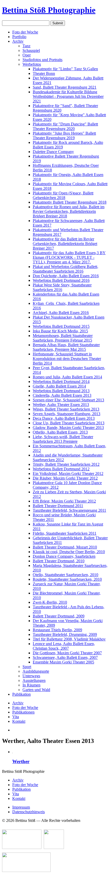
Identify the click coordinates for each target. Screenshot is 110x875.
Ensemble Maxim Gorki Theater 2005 (63, 662)
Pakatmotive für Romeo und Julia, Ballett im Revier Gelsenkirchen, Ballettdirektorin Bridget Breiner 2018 (68, 211)
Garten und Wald (36, 689)
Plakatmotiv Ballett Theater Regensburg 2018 (69, 202)
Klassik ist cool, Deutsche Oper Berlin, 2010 (69, 552)
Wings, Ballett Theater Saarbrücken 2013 (66, 409)
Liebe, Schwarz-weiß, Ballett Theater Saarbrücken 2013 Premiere (63, 439)
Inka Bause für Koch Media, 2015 (60, 331)
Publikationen (23, 712)
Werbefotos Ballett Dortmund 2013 (61, 391)
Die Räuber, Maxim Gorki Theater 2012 (65, 478)
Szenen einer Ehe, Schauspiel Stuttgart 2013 (68, 400)
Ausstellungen (34, 680)
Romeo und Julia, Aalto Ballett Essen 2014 (67, 377)
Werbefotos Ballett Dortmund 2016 (61, 280)
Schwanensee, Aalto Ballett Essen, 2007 (65, 657)
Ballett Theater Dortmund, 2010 (58, 561)
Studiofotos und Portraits (42, 59)
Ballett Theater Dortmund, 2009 (58, 616)
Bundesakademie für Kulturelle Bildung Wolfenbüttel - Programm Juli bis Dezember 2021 (68, 96)
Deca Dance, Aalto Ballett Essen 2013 (64, 418)
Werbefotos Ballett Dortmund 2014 (61, 381)
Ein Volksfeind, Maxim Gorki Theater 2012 (68, 473)
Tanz (26, 46)
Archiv (18, 41)
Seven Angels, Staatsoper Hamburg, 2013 (66, 414)
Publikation (21, 694)
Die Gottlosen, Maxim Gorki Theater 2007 (67, 653)
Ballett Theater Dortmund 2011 (58, 506)
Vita (15, 717)
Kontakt (18, 721)
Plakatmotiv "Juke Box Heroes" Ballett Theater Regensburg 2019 (64, 135)
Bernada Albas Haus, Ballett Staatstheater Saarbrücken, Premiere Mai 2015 (66, 347)
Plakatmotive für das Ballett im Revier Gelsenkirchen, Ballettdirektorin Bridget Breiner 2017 (65, 243)
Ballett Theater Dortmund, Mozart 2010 (65, 547)
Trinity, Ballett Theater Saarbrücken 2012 (66, 464)
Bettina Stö (48, 10)
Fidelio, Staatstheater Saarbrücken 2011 (64, 533)
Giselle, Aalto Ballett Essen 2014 (59, 386)
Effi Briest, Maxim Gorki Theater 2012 (64, 501)
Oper (27, 55)
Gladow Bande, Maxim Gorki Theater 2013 (68, 427)
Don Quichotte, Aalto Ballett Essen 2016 (66, 276)
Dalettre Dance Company (53, 151)
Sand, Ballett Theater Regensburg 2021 (64, 87)
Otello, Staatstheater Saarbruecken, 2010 (65, 575)
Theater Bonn (44, 73)
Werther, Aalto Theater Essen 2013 (61, 404)
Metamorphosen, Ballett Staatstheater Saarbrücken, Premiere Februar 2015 (63, 337)
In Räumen (31, 685)
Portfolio (19, 36)
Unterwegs (31, 676)
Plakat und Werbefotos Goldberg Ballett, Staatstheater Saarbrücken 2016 (65, 268)
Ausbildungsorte (36, 671)
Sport (27, 666)
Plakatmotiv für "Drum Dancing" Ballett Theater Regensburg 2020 (65, 126)
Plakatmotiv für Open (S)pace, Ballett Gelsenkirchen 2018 (63, 195)
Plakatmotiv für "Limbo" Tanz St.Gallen (65, 69)
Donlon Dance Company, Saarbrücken (64, 556)
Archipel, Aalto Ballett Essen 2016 (61, 312)
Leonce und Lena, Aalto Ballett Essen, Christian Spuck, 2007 (64, 645)
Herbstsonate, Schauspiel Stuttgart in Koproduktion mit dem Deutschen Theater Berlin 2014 (67, 358)
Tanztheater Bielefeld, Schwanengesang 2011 (69, 510)
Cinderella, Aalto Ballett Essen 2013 (62, 395)
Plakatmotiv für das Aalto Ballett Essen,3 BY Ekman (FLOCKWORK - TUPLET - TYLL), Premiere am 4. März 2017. (69, 257)
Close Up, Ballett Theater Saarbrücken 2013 (68, 423)
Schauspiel (31, 50)
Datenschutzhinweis (28, 812)
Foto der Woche (25, 32)
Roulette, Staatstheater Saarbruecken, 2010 (67, 579)
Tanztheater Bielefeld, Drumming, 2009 (65, 634)
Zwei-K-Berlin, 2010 (50, 602)
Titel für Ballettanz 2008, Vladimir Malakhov (69, 639)
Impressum (21, 807)
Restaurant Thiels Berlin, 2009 (57, 630)
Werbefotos (32, 64)
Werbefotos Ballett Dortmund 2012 (61, 469)
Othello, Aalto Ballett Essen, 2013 (60, 432)
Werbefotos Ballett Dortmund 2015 (61, 326)
